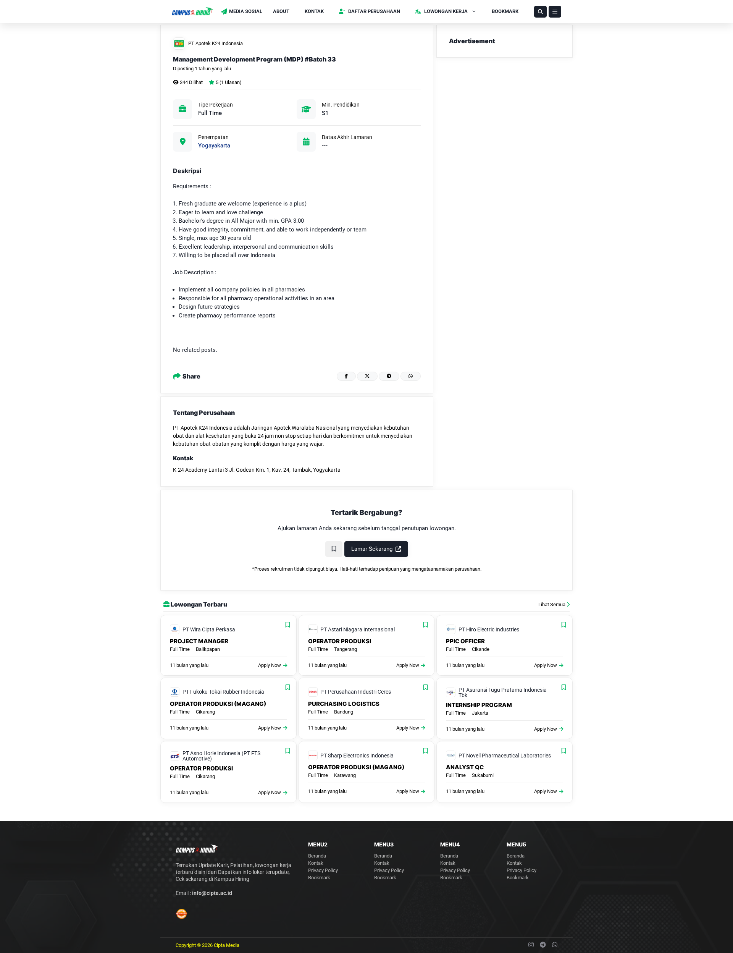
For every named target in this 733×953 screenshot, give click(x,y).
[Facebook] (346, 376)
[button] (540, 12)
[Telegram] (389, 376)
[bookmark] (333, 549)
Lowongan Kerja (445, 11)
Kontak (314, 11)
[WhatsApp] (410, 376)
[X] (367, 376)
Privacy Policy (323, 870)
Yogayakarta (214, 145)
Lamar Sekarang (371, 548)
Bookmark (505, 11)
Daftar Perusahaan (373, 11)
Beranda (317, 856)
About (281, 11)
